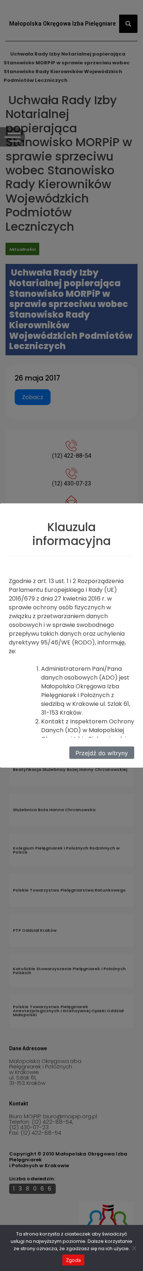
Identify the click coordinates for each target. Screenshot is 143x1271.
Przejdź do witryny (102, 753)
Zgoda (73, 1260)
